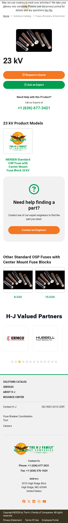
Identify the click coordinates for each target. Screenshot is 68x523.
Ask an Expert (35, 84)
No (50, 10)
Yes (46, 10)
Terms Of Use (32, 520)
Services (8, 386)
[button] (12, 362)
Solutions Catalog (22, 16)
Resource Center (13, 397)
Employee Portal (50, 520)
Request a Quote (35, 74)
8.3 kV (18, 297)
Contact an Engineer (34, 230)
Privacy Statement (12, 520)
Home (6, 16)
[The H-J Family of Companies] (34, 448)
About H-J (9, 392)
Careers (7, 425)
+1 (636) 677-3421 (34, 108)
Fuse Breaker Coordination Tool (17, 418)
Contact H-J (9, 406)
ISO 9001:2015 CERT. (53, 406)
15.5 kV (50, 297)
